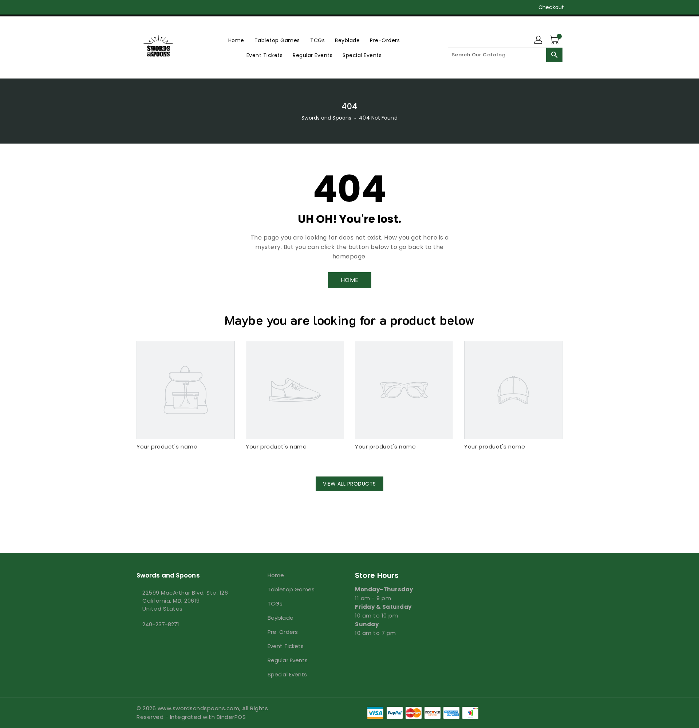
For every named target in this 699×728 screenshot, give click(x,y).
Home (276, 575)
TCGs (275, 603)
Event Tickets (286, 646)
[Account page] (539, 40)
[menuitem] (236, 40)
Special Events (287, 674)
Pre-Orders (283, 632)
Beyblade (280, 618)
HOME (350, 280)
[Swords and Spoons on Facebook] (126, 7)
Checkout (551, 7)
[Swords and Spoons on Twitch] (181, 7)
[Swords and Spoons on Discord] (167, 7)
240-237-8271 (160, 624)
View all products (349, 483)
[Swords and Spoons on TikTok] (195, 7)
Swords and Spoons (326, 117)
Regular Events (288, 660)
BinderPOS (231, 717)
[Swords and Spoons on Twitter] (140, 7)
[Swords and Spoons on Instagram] (154, 7)
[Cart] (555, 40)
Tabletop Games (291, 589)
